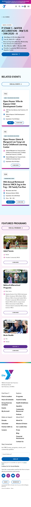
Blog (17, 433)
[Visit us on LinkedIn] (18, 476)
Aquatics (19, 406)
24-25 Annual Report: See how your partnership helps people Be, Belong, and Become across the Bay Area (15, 2)
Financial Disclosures (20, 437)
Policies (18, 414)
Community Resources (20, 410)
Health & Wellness (22, 403)
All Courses (6, 17)
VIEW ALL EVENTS (15, 84)
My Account (17, 6)
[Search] (19, 6)
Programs (19, 396)
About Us (19, 420)
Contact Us (19, 442)
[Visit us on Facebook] (3, 476)
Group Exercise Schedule (7, 404)
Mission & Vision (21, 424)
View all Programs (15, 228)
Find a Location (7, 396)
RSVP (10, 122)
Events (4, 408)
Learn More (19, 122)
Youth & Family (21, 400)
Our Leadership (21, 427)
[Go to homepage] (4, 6)
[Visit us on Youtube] (13, 476)
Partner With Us (7, 427)
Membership (16, 482)
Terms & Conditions (6, 488)
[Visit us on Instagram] (8, 476)
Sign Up (15, 459)
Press (18, 430)
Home (12, 488)
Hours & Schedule (7, 400)
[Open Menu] (28, 6)
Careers (4, 430)
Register (10, 202)
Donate (4, 420)
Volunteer (5, 424)
